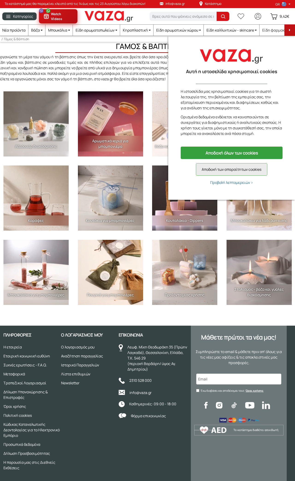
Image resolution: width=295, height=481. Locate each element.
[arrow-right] (289, 30)
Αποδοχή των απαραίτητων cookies (231, 169)
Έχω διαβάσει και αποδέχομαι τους (232, 391)
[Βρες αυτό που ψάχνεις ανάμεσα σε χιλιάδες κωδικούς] (223, 16)
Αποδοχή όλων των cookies (232, 153)
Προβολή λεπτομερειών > (231, 182)
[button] (37, 30)
